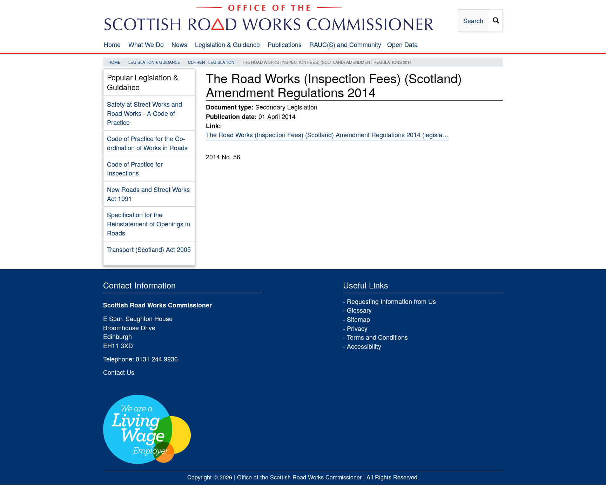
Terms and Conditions (377, 336)
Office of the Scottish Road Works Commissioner (299, 477)
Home (112, 44)
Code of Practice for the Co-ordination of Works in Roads (147, 143)
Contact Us (118, 372)
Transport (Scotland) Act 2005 (149, 249)
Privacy (357, 328)
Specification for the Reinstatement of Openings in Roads (148, 223)
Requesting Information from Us (391, 301)
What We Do (146, 44)
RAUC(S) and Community (345, 44)
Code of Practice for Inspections (135, 168)
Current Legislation (211, 62)
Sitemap (358, 319)
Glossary (359, 309)
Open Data (402, 44)
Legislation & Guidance (227, 44)
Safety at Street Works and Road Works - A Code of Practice (144, 112)
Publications (285, 44)
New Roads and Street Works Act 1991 (148, 194)
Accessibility (364, 346)
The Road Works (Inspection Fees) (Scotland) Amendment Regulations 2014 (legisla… (327, 134)
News (179, 44)
